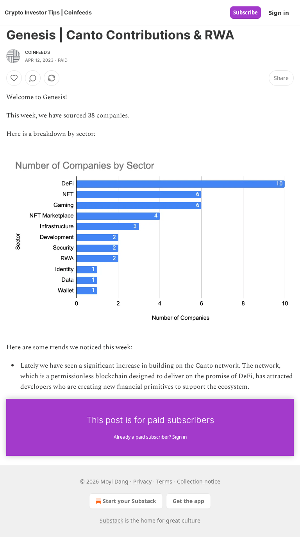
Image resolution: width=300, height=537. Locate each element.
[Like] (14, 78)
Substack (111, 520)
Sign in (279, 12)
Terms (164, 481)
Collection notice (198, 481)
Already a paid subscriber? (150, 437)
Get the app (188, 501)
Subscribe (245, 12)
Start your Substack (129, 501)
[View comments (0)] (33, 78)
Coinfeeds (37, 52)
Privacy (142, 481)
